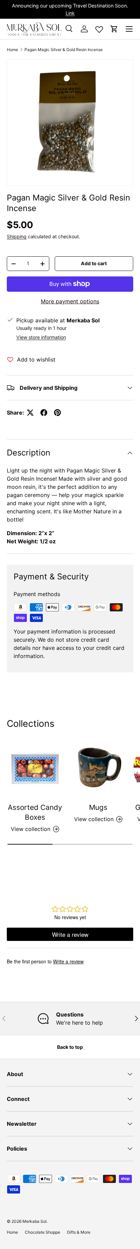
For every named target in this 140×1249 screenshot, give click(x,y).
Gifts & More (78, 1232)
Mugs (98, 807)
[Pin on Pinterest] (57, 412)
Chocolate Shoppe (42, 1232)
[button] (114, 28)
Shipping (17, 236)
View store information (41, 337)
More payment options (70, 301)
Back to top (70, 1047)
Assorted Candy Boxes (35, 812)
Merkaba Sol (34, 1221)
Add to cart (94, 263)
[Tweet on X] (30, 412)
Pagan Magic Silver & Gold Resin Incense (63, 49)
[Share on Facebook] (44, 412)
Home (12, 49)
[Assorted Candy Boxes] (35, 769)
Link (70, 13)
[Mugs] (98, 769)
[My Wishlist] (99, 27)
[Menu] (129, 28)
